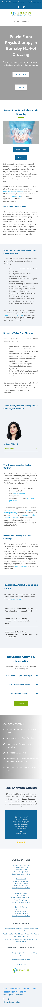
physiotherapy (18, 510)
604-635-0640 (23, 885)
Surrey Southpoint (21, 907)
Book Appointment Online (21, 874)
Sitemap (23, 992)
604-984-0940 (23, 900)
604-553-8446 (23, 872)
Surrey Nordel (21, 879)
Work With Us (15, 989)
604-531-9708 (23, 913)
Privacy (26, 989)
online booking (19, 493)
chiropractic (28, 510)
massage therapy (10, 513)
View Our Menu (23, 22)
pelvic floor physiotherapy (13, 191)
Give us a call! (16, 599)
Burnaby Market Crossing (21, 865)
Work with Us (21, 964)
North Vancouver (21, 893)
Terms (34, 989)
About (5, 989)
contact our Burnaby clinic (14, 315)
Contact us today (14, 196)
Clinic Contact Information (21, 960)
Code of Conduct (10, 992)
